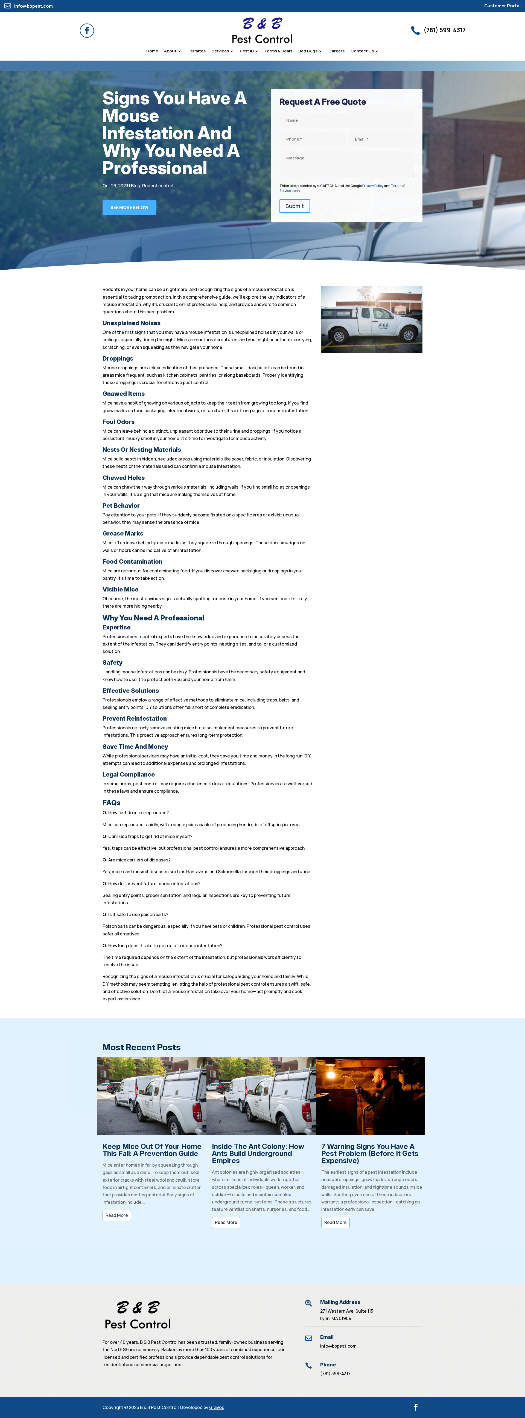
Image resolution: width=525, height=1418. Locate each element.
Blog (135, 186)
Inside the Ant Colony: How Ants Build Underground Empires (258, 1153)
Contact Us (362, 51)
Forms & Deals (278, 51)
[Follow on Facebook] (87, 30)
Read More (117, 1215)
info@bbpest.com (338, 1346)
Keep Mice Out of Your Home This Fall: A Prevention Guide (152, 1150)
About (170, 51)
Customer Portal (502, 6)
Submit (294, 206)
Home (152, 51)
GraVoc (216, 1407)
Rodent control (157, 186)
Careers (336, 51)
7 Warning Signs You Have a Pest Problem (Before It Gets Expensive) (369, 1153)
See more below (129, 207)
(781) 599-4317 (335, 1374)
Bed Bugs (307, 51)
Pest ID (247, 51)
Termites (197, 51)
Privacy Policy (372, 185)
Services (220, 51)
